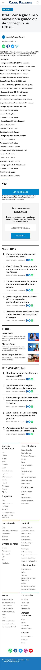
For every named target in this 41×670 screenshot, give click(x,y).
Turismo (4, 489)
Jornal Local (25, 603)
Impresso (7, 496)
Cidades (4, 455)
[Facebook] (8, 47)
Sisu (22, 474)
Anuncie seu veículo (8, 603)
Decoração (24, 549)
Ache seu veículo (7, 599)
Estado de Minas (26, 637)
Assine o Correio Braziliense (7, 516)
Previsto (24, 494)
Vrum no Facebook (8, 621)
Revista (23, 622)
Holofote (5, 483)
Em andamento (26, 497)
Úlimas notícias (26, 540)
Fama (3, 528)
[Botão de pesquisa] (38, 2)
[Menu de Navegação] (3, 2)
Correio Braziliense (8, 447)
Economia (5, 465)
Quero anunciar (26, 569)
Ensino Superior (26, 453)
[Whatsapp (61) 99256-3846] (10, 651)
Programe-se (6, 551)
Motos (4, 618)
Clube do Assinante (8, 512)
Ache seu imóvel (26, 528)
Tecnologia (5, 486)
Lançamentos (25, 537)
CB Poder (24, 605)
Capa (3, 453)
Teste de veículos (7, 609)
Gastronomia (6, 534)
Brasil (3, 462)
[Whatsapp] (3, 47)
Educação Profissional (28, 477)
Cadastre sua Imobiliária (29, 561)
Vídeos (4, 615)
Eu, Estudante (28, 446)
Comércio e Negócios (28, 589)
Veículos (24, 575)
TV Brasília (27, 595)
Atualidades (25, 625)
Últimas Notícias (26, 465)
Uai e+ (23, 643)
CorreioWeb (8, 523)
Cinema (4, 548)
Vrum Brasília (25, 609)
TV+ (3, 560)
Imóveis (24, 572)
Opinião (4, 480)
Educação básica (26, 450)
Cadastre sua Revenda (9, 627)
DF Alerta (24, 599)
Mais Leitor (5, 563)
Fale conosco (25, 483)
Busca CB (5, 509)
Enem (23, 462)
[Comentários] (17, 47)
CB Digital (5, 506)
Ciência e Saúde (7, 477)
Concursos (27, 487)
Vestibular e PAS (26, 471)
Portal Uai (24, 640)
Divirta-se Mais (10, 544)
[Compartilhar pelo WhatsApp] (32, 260)
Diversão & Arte (7, 471)
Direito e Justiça (7, 503)
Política (4, 459)
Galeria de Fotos (26, 552)
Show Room (25, 546)
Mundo (4, 468)
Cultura (23, 468)
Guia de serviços (26, 543)
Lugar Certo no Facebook (29, 555)
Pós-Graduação (26, 480)
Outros (25, 632)
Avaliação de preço (8, 612)
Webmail (5, 540)
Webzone (5, 537)
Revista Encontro (26, 614)
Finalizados (25, 504)
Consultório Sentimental (10, 530)
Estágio (23, 459)
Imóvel (25, 523)
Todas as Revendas (8, 624)
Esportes (5, 474)
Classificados (28, 565)
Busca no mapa (26, 534)
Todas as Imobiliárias (28, 558)
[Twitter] (12, 47)
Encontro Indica (26, 628)
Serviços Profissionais (28, 586)
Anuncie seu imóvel (27, 530)
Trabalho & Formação (28, 456)
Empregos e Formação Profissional (28, 579)
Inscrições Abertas (27, 501)
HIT (3, 557)
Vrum (5, 595)
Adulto (23, 583)
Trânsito (4, 492)
